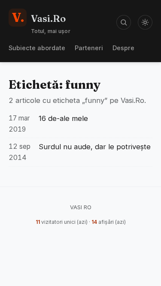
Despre (123, 47)
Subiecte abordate (37, 47)
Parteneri (89, 47)
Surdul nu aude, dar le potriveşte (95, 146)
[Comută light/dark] (145, 22)
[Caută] (123, 22)
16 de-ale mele (63, 118)
